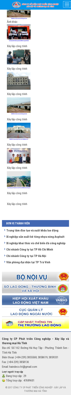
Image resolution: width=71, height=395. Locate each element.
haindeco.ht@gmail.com (23, 366)
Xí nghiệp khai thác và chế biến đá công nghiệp (35, 243)
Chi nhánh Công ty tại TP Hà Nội (26, 256)
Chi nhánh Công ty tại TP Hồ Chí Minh (29, 249)
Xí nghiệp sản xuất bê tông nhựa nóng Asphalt (35, 237)
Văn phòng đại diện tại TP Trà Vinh (28, 262)
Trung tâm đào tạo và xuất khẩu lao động (32, 230)
